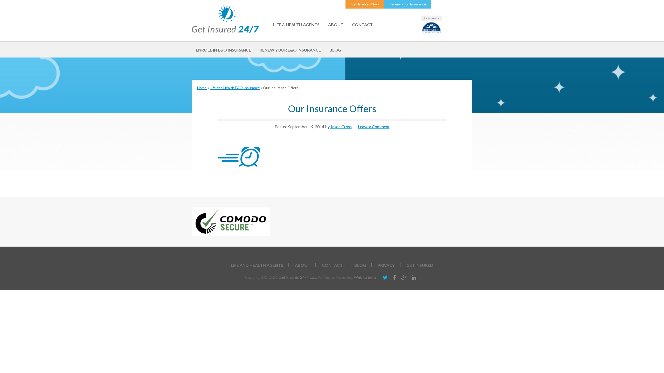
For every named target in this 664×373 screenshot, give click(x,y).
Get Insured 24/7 (225, 19)
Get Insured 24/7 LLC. (298, 277)
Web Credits (365, 277)
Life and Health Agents (257, 265)
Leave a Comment (374, 126)
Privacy (386, 265)
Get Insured (419, 265)
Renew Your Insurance (407, 4)
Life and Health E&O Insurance (235, 87)
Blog (360, 265)
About (302, 265)
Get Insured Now (365, 4)
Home (202, 87)
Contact (332, 265)
